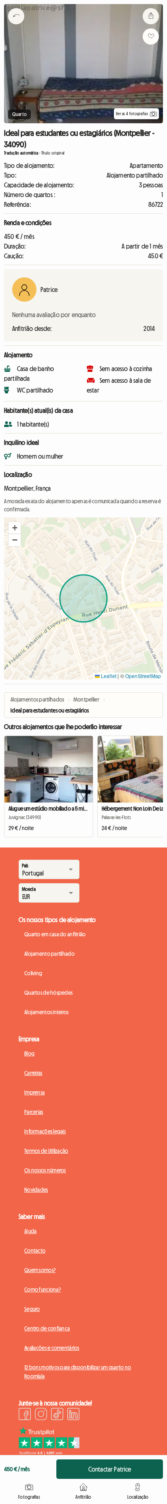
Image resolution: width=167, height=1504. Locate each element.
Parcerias (33, 1112)
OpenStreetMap (143, 675)
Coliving (33, 973)
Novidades (36, 1190)
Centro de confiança (47, 1328)
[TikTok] (57, 1415)
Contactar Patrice (109, 1469)
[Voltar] (16, 26)
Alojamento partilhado (49, 954)
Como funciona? (42, 1289)
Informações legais (45, 1131)
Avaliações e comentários (51, 1348)
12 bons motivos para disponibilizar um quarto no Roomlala (77, 1372)
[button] (15, 528)
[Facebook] (25, 1415)
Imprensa (34, 1092)
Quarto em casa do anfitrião (55, 934)
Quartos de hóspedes (48, 993)
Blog (29, 1053)
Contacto (34, 1250)
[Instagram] (41, 1415)
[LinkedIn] (73, 1415)
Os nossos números (45, 1170)
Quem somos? (40, 1270)
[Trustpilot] (49, 1452)
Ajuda (30, 1231)
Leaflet (108, 675)
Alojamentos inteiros (46, 1012)
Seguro (32, 1309)
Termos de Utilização (46, 1151)
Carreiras (33, 1073)
